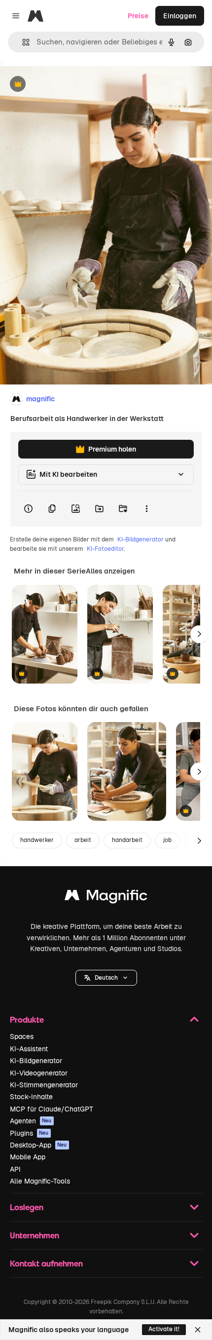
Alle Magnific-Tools (40, 1181)
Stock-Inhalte (31, 1096)
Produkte (27, 1019)
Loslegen (26, 1207)
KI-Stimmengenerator (44, 1084)
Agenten (31, 1120)
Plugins (29, 1133)
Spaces (22, 1036)
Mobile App (27, 1156)
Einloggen (179, 15)
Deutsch (106, 978)
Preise (138, 15)
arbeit (82, 840)
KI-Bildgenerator (140, 539)
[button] (106, 978)
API (15, 1169)
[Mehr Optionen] (146, 509)
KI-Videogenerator (39, 1073)
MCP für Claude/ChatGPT (51, 1109)
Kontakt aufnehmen (46, 1263)
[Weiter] (199, 634)
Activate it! (163, 1329)
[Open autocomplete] (21, 42)
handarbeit (127, 840)
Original (63, 84)
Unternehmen (34, 1235)
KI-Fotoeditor (105, 549)
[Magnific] (106, 897)
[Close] (198, 1330)
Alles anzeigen (110, 571)
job (167, 840)
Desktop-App (38, 1145)
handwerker (37, 840)
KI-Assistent (29, 1048)
